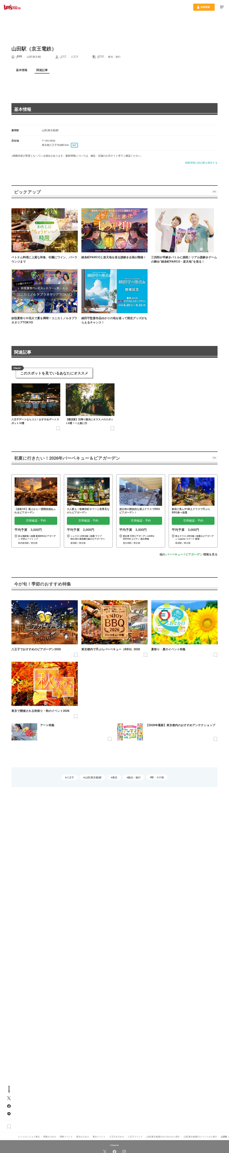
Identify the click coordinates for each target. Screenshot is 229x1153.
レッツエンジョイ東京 (29, 1136)
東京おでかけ (82, 1136)
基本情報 (22, 109)
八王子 (70, 777)
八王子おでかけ (116, 1136)
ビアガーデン (194, 554)
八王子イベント (135, 1136)
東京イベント (99, 1136)
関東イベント (66, 1136)
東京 (114, 777)
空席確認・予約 (36, 520)
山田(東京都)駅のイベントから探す (200, 1136)
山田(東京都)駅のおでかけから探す (163, 1136)
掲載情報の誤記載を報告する (201, 162)
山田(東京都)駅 (93, 777)
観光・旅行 (134, 777)
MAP (74, 145)
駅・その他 (157, 777)
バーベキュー (174, 554)
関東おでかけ (49, 1136)
